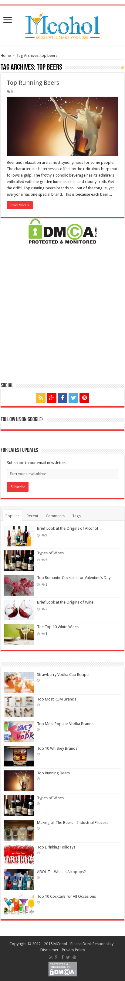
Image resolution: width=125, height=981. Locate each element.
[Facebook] (62, 398)
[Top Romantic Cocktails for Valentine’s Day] (19, 585)
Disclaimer (49, 950)
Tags (76, 516)
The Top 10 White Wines (58, 627)
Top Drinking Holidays (56, 847)
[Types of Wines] (19, 560)
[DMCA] (63, 230)
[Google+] (51, 398)
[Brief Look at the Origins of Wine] (19, 610)
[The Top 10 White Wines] (19, 634)
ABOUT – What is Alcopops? (61, 871)
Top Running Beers (33, 82)
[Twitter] (73, 398)
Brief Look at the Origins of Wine (65, 602)
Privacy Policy (73, 950)
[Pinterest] (84, 398)
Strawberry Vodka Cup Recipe (63, 674)
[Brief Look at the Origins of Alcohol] (19, 536)
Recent (32, 516)
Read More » (19, 205)
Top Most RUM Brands (56, 699)
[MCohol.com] (62, 24)
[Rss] (41, 398)
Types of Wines (50, 553)
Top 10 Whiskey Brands (57, 748)
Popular (12, 516)
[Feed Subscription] (122, 67)
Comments (55, 516)
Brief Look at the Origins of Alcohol (67, 528)
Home (6, 55)
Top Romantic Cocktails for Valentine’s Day (73, 577)
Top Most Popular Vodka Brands (65, 723)
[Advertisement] (62, 312)
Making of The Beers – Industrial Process (72, 822)
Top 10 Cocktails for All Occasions (66, 896)
